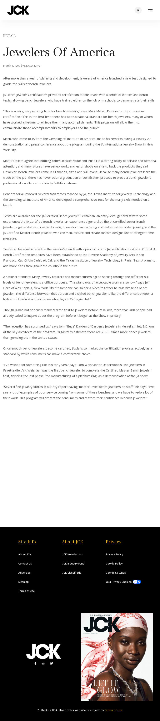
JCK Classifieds (71, 572)
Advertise (24, 572)
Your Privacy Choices (119, 582)
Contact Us (25, 563)
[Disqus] (80, 453)
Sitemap (23, 582)
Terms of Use (26, 591)
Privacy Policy (114, 554)
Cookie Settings (116, 572)
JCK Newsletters (72, 554)
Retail (9, 35)
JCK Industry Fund (73, 563)
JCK (18, 10)
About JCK (24, 554)
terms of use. (113, 710)
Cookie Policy (114, 563)
